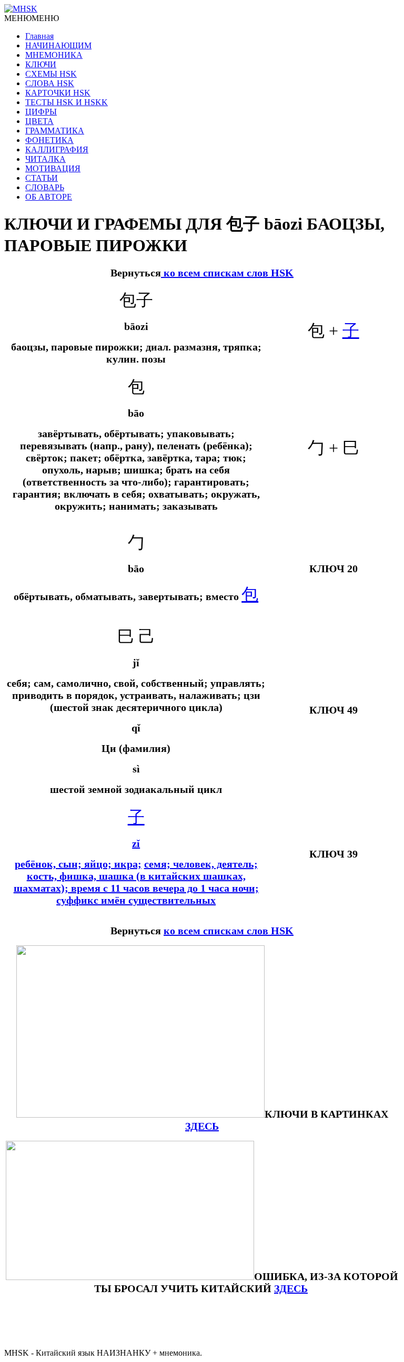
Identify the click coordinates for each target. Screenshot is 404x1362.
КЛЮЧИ (40, 64)
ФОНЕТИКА (49, 140)
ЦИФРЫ (41, 111)
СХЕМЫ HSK (51, 73)
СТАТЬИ (41, 177)
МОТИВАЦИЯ (52, 168)
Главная (39, 36)
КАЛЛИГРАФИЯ (56, 149)
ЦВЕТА (39, 121)
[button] (31, 18)
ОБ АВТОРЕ (48, 196)
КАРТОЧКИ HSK (57, 92)
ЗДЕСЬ (291, 1288)
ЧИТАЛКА (45, 158)
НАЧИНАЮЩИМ (58, 45)
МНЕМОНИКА (54, 54)
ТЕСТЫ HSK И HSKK (66, 102)
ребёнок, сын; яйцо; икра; (78, 864)
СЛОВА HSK (49, 83)
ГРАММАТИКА (54, 130)
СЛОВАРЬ (44, 187)
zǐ (136, 843)
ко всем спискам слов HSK (227, 272)
